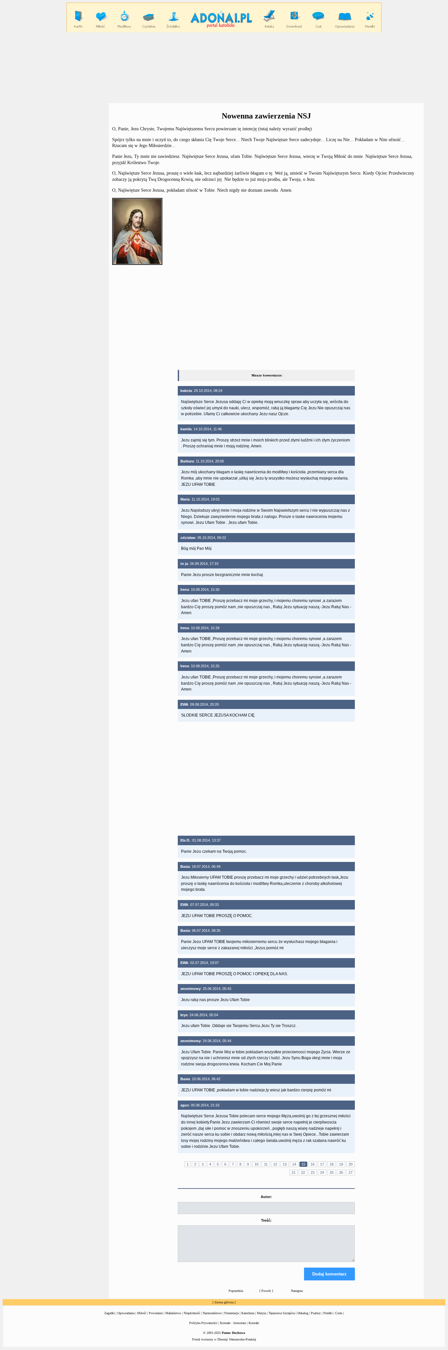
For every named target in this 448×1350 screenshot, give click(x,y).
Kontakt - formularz (233, 1323)
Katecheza (247, 1313)
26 (341, 1172)
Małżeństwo (173, 1313)
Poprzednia (236, 1291)
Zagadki (109, 1313)
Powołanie (156, 1313)
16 (313, 1164)
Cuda (338, 1313)
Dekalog (302, 1313)
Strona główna (224, 1302)
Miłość (141, 1313)
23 (313, 1172)
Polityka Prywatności (203, 1323)
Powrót (266, 1291)
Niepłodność (192, 1313)
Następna (297, 1291)
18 (332, 1164)
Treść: (266, 1220)
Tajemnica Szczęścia (282, 1313)
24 (322, 1172)
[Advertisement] (224, 67)
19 (341, 1164)
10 (256, 1164)
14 (294, 1164)
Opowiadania (125, 1313)
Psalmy (316, 1313)
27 (351, 1172)
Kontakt (254, 1323)
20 (351, 1164)
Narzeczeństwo (212, 1313)
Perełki (328, 1313)
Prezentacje (231, 1313)
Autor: (266, 1197)
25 (332, 1172)
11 (266, 1164)
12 (275, 1164)
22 (303, 1172)
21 (293, 1172)
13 (285, 1164)
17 (322, 1164)
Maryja (261, 1313)
